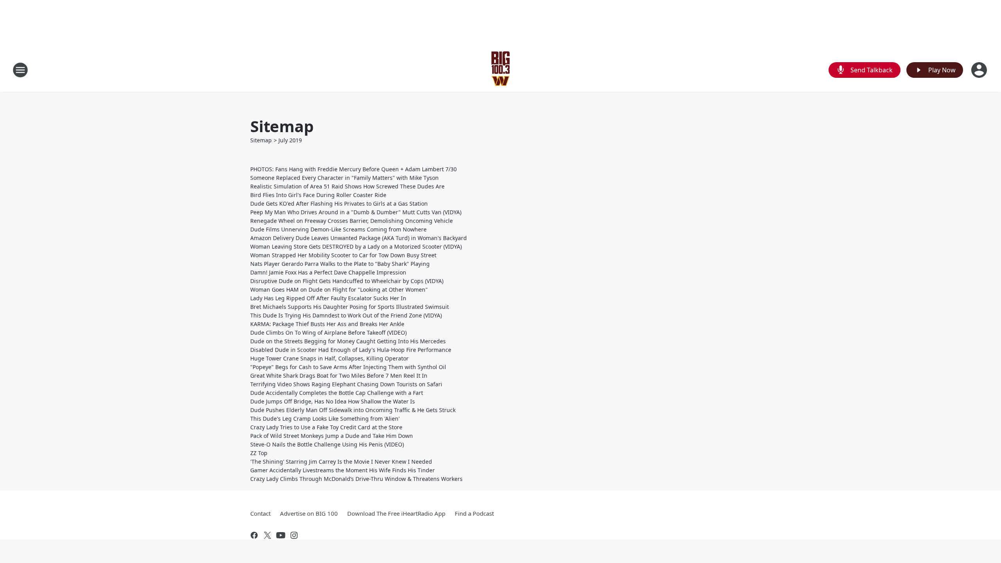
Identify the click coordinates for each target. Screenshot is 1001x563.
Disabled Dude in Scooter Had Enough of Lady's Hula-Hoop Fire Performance (350, 349)
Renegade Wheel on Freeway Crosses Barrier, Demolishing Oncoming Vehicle (351, 220)
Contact (260, 513)
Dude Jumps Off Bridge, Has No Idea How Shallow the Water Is (332, 401)
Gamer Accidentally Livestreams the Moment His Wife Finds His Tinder (342, 470)
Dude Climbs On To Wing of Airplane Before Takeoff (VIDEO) (328, 332)
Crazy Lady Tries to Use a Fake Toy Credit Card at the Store (326, 427)
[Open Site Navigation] (20, 70)
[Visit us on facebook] (254, 535)
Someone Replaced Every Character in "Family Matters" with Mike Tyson (344, 177)
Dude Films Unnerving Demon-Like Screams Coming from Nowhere (338, 229)
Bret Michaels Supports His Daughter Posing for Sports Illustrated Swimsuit (349, 306)
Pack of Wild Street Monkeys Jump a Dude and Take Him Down (331, 435)
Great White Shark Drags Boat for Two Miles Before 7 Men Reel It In (338, 375)
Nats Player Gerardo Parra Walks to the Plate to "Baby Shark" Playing (340, 263)
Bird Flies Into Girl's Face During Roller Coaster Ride (318, 195)
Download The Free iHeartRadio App (396, 513)
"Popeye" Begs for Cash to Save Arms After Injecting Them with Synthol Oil (348, 367)
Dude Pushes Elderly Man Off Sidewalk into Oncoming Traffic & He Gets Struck (353, 410)
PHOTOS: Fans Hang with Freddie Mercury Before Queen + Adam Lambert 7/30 (353, 169)
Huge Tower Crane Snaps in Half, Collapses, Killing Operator (329, 358)
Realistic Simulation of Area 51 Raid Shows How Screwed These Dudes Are (347, 186)
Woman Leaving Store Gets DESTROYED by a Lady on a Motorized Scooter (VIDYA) (356, 246)
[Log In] (979, 70)
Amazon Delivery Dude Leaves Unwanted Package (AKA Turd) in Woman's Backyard (358, 238)
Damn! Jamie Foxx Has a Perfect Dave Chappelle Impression (328, 272)
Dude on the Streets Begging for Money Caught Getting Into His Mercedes (348, 341)
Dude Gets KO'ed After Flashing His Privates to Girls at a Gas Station (339, 203)
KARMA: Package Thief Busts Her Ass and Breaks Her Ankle (327, 324)
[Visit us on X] (267, 535)
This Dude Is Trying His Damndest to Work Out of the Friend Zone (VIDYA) (346, 315)
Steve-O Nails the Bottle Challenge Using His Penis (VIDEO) (327, 444)
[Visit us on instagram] (294, 535)
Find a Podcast (474, 513)
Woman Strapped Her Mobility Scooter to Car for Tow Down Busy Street (343, 255)
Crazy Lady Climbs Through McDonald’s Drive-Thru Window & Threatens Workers (356, 478)
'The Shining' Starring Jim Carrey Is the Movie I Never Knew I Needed (341, 461)
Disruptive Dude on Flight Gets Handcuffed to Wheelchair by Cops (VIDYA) (346, 281)
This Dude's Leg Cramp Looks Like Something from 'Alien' (325, 418)
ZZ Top (258, 453)
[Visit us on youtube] (280, 535)
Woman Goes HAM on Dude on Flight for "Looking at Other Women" (339, 289)
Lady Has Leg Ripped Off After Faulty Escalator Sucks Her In (328, 298)
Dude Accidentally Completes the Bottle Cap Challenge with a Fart (336, 392)
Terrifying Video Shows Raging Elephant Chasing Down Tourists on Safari (346, 384)
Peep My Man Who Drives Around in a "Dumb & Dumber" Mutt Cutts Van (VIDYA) (355, 212)
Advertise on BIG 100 (309, 513)
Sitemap (261, 140)
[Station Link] (500, 69)
